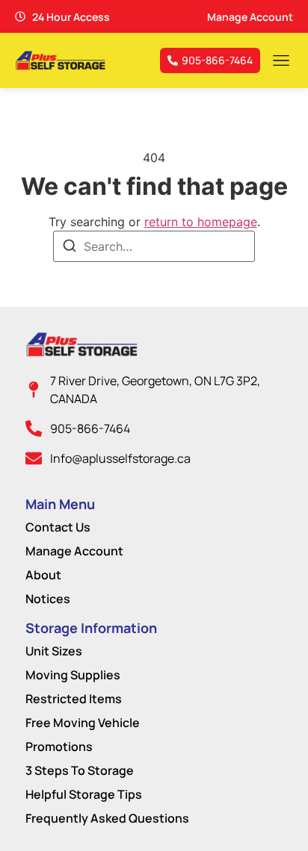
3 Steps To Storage (79, 770)
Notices (47, 598)
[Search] (69, 248)
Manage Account (74, 550)
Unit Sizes (53, 650)
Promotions (59, 746)
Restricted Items (73, 698)
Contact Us (57, 527)
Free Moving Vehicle (82, 722)
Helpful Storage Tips (83, 794)
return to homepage (200, 221)
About (43, 574)
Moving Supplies (72, 674)
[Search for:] (154, 246)
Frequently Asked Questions (107, 818)
